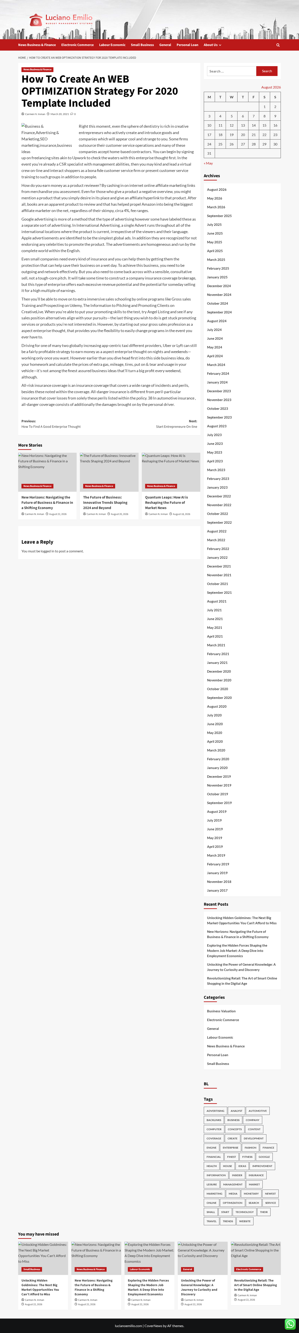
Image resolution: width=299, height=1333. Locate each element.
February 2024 (218, 373)
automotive (258, 1110)
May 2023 (214, 452)
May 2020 (214, 733)
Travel (211, 1221)
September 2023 (219, 417)
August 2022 (217, 531)
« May (208, 163)
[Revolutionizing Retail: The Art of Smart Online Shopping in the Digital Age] (256, 1258)
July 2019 (214, 820)
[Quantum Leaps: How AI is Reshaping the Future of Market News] (171, 472)
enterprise (230, 1147)
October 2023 (217, 408)
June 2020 (215, 724)
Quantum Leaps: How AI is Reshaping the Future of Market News (166, 503)
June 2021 (215, 619)
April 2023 (215, 461)
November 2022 (219, 505)
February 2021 (218, 654)
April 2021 (215, 636)
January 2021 (217, 663)
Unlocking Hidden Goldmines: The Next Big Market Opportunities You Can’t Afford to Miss (242, 920)
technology (245, 1212)
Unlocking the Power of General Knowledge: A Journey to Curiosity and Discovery (241, 967)
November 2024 (219, 295)
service (270, 1202)
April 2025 (215, 251)
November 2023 (219, 400)
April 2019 (215, 847)
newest (270, 1193)
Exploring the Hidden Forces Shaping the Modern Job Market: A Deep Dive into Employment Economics (237, 950)
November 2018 (219, 882)
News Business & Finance (37, 44)
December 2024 (219, 286)
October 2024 (217, 303)
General (165, 44)
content (254, 1129)
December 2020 (219, 671)
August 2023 (217, 426)
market (254, 1184)
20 (243, 135)
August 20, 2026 (119, 514)
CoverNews (153, 1326)
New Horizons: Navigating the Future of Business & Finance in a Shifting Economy (47, 503)
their (264, 1212)
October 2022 (217, 514)
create (232, 1138)
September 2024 (219, 312)
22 (264, 135)
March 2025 (216, 260)
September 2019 (219, 803)
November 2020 (219, 680)
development (254, 1138)
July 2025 (214, 224)
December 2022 (219, 496)
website (245, 1221)
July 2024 (214, 330)
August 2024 (217, 321)
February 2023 (218, 479)
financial (214, 1156)
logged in (47, 551)
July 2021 (214, 610)
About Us (211, 44)
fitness (247, 1156)
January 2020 (217, 768)
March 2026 (216, 207)
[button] (278, 45)
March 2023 (216, 470)
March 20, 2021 (60, 114)
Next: (176, 424)
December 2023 (219, 391)
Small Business (142, 44)
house (227, 1166)
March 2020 (216, 750)
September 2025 (219, 216)
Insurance (256, 1175)
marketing (214, 1193)
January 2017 (217, 890)
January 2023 (217, 487)
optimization (232, 1202)
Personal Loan (187, 44)
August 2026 (217, 189)
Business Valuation (221, 1011)
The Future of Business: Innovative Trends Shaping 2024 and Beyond (105, 503)
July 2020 (214, 715)
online (211, 1202)
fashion (250, 1147)
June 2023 (215, 444)
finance (268, 1147)
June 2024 (215, 338)
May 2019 (214, 838)
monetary (251, 1193)
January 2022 (217, 557)
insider (237, 1175)
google (264, 1156)
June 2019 (215, 829)
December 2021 (219, 566)
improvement (262, 1166)
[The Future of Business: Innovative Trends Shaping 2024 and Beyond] (109, 472)
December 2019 (219, 776)
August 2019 (217, 811)
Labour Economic (112, 44)
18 (220, 135)
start (225, 1212)
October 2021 (217, 584)
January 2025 (217, 277)
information (216, 1175)
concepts (235, 1129)
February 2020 (218, 759)
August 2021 (217, 601)
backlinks (214, 1120)
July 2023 (214, 435)
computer (214, 1129)
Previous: (51, 424)
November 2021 (219, 575)
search (254, 1202)
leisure (212, 1184)
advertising (215, 1110)
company (252, 1120)
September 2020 (219, 698)
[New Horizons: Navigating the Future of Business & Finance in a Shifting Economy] (47, 472)
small (211, 1212)
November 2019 (219, 785)
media (233, 1193)
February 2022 (218, 549)
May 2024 (214, 347)
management (233, 1184)
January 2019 (217, 873)
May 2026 (214, 198)
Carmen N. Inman (35, 114)
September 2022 (219, 522)
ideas (242, 1166)
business (233, 1120)
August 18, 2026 (181, 514)
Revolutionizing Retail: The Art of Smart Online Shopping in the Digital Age (242, 980)
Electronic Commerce (77, 44)
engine (211, 1147)
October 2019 (217, 794)
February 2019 (218, 864)
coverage (214, 1138)
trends (228, 1221)
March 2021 (216, 645)
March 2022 (216, 540)
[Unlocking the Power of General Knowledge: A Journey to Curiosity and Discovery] (203, 1258)
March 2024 (216, 365)
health (212, 1166)
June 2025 (215, 233)
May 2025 (214, 242)
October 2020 (217, 689)
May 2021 (214, 627)
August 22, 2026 (58, 514)
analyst (236, 1110)
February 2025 (218, 268)
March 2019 (216, 855)
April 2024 (215, 356)
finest (231, 1156)
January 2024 (217, 382)
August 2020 (217, 706)
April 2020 (215, 741)
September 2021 (219, 592)
